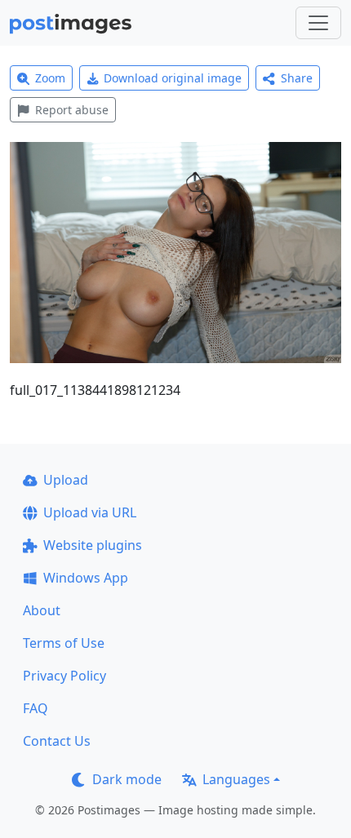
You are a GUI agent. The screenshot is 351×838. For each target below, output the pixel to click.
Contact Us (57, 741)
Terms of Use (63, 643)
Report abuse (72, 109)
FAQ (35, 708)
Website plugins (92, 545)
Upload (65, 480)
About (41, 610)
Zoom (50, 78)
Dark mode (127, 779)
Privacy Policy (64, 676)
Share (297, 78)
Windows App (85, 578)
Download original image (173, 78)
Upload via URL (89, 512)
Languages (236, 779)
